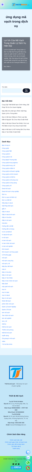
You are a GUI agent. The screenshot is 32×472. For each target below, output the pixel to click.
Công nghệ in (6, 154)
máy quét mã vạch (7, 286)
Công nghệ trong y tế (8, 165)
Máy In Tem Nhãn (7, 278)
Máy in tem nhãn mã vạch (10, 281)
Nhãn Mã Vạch (6, 301)
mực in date (5, 292)
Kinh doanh (5, 249)
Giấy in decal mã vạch (8, 214)
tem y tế (4, 321)
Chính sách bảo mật (16, 440)
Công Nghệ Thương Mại (9, 160)
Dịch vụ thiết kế (6, 200)
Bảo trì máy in (6, 145)
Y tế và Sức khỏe (7, 344)
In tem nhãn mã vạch (8, 243)
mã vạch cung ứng (7, 260)
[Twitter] (16, 464)
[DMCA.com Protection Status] (16, 467)
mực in (4, 289)
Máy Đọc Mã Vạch (7, 266)
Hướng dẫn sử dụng (8, 229)
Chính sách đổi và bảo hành (16, 444)
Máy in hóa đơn (6, 272)
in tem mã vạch (6, 240)
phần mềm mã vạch (8, 304)
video (3, 341)
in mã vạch (5, 237)
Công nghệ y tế (6, 185)
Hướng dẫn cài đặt (7, 226)
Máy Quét (5, 283)
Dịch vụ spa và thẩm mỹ (9, 197)
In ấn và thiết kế (7, 232)
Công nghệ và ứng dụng (9, 183)
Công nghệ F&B (7, 151)
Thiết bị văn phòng (7, 330)
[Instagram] (18, 464)
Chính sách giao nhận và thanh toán (16, 442)
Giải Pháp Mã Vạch (7, 206)
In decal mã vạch (7, 234)
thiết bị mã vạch (7, 327)
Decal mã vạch (6, 188)
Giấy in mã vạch (7, 220)
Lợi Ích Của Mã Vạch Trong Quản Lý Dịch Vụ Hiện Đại (15, 43)
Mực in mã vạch (7, 298)
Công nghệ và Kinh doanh (10, 174)
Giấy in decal (6, 211)
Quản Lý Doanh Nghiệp (9, 307)
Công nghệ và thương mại (10, 180)
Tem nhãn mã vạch (8, 315)
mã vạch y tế (6, 263)
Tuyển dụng (16, 448)
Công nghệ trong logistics (10, 162)
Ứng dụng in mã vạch (8, 338)
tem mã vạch (6, 312)
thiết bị (4, 324)
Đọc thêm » (7, 67)
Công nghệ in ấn (7, 157)
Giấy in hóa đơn (6, 217)
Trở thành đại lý (16, 446)
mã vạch (4, 258)
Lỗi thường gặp (6, 255)
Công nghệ (5, 148)
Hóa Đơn (4, 223)
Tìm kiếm (4, 87)
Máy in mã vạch (6, 275)
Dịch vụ (4, 194)
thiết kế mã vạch (7, 333)
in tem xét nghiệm (7, 246)
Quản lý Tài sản (6, 309)
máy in (4, 269)
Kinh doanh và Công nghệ (10, 252)
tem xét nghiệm (6, 318)
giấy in (4, 209)
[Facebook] (13, 464)
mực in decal (6, 295)
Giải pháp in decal (7, 203)
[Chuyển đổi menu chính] (2, 4)
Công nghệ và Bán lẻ (8, 168)
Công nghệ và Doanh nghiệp (10, 171)
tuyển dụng (5, 335)
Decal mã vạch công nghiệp (10, 191)
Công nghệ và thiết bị (8, 177)
